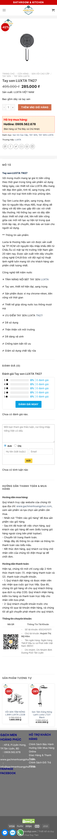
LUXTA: (45, 279)
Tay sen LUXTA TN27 (15, 173)
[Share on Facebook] (10, 146)
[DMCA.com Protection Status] (28, 821)
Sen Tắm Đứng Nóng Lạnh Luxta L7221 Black (42, 714)
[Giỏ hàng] (53, 10)
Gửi (28, 460)
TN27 (39, 315)
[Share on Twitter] (16, 146)
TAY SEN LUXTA (21, 76)
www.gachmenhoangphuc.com (34, 506)
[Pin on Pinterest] (26, 146)
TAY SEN (6, 76)
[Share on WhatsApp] (5, 146)
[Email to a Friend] (21, 146)
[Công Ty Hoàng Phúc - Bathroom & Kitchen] (28, 10)
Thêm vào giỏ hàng (34, 107)
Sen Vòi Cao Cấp (40, 73)
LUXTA (18, 140)
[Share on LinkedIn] (32, 146)
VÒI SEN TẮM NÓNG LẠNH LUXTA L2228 (15, 713)
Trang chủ (8, 73)
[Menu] (4, 10)
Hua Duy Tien (31, 835)
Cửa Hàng (23, 73)
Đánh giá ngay (28, 404)
